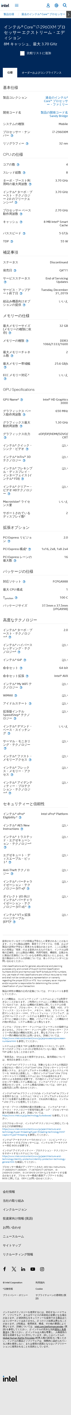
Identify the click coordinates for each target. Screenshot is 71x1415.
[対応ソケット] (24, 581)
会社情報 (9, 1192)
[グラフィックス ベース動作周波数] (24, 414)
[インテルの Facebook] (4, 1269)
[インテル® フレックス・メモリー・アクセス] (12, 774)
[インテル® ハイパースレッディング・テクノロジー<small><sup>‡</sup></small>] (19, 651)
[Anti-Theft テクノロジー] (12, 873)
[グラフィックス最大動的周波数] (21, 426)
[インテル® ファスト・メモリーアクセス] (30, 759)
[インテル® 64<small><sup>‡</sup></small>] (25, 659)
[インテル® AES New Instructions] (22, 828)
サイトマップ (12, 1245)
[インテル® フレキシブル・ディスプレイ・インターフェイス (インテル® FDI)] (22, 478)
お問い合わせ (12, 1227)
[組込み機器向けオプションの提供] (24, 304)
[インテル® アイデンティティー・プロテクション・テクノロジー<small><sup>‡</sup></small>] (10, 792)
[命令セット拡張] (27, 675)
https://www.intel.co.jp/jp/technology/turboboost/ (26, 1115)
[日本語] (56, 5)
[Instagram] (42, 1269)
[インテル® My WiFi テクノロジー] (21, 687)
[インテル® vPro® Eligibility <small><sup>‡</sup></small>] (20, 817)
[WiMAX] (16, 695)
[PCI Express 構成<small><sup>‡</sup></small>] (29, 549)
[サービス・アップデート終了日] (21, 293)
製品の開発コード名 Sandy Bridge (54, 114)
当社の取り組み (13, 1201)
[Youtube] (33, 1269)
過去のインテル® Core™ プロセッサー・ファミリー (56, 101)
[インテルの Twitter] (14, 1269)
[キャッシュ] (21, 221)
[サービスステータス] (5, 281)
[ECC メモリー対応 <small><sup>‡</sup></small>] (5, 378)
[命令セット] (21, 667)
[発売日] (15, 270)
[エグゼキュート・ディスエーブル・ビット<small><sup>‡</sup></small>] (10, 862)
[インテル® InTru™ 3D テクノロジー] (24, 460)
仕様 (10, 72)
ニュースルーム (13, 1236)
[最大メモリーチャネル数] (12, 355)
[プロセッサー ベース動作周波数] (21, 213)
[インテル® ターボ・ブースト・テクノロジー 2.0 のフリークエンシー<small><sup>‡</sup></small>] (16, 202)
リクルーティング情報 (18, 1254)
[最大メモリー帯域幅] (5, 367)
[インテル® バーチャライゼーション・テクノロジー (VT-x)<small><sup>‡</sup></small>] (28, 888)
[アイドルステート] (30, 703)
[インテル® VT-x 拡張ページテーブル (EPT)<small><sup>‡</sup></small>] (14, 921)
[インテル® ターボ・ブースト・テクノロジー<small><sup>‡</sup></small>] (10, 637)
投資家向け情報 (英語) (18, 1218)
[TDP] (12, 241)
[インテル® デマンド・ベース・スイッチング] (9, 733)
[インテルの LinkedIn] (23, 1269)
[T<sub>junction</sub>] (16, 597)
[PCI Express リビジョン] (9, 541)
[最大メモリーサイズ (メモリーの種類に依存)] (10, 332)
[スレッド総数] (24, 172)
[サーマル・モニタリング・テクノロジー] (5, 748)
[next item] (68, 14)
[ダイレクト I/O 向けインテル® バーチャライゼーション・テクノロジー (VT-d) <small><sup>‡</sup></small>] (29, 906)
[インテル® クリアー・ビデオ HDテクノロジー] (9, 493)
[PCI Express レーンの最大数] (15, 560)
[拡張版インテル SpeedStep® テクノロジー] (15, 718)
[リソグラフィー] (27, 143)
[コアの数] (18, 164)
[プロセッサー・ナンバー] (12, 135)
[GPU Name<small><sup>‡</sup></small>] (22, 399)
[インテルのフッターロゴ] (10, 1378)
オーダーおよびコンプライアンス (42, 72)
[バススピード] (24, 233)
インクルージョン (15, 1209)
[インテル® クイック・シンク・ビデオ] (27, 448)
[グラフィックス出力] (5, 437)
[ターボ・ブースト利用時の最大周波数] (30, 184)
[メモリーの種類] (27, 340)
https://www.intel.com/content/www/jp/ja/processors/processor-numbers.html (34, 1040)
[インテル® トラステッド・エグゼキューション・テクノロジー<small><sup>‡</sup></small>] (5, 847)
